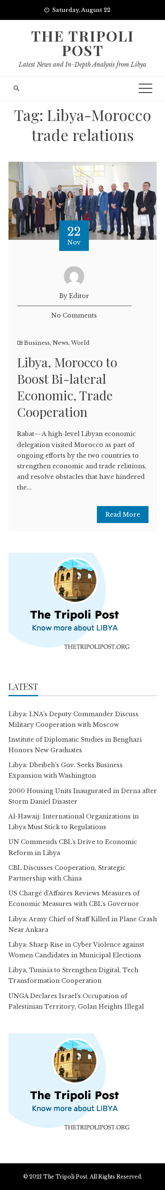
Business (37, 342)
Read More (122, 514)
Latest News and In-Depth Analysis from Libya (82, 64)
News (61, 342)
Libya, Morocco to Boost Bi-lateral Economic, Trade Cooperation (67, 387)
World (80, 342)
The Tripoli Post (82, 43)
